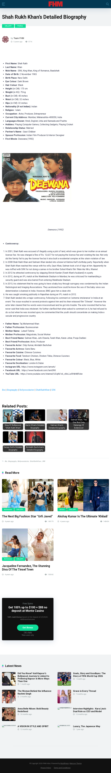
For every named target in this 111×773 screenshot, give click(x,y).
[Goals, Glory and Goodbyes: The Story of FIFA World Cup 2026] (64, 685)
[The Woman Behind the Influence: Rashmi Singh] (9, 702)
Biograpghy (12, 390)
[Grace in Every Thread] (64, 702)
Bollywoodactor (26, 390)
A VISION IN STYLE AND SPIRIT (33, 726)
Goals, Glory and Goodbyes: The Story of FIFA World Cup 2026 (89, 674)
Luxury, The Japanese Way (86, 726)
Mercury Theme (76, 763)
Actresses (8, 509)
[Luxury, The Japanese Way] (65, 725)
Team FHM (19, 38)
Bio (3, 390)
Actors (62, 509)
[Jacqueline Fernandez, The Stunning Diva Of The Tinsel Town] (27, 545)
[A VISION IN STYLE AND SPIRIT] (10, 725)
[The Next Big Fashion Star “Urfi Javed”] (27, 495)
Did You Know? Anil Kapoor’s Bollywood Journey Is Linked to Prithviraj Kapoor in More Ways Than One (33, 677)
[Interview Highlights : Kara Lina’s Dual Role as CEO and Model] (65, 707)
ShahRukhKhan (43, 390)
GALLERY (8, 26)
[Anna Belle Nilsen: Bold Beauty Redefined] (9, 720)
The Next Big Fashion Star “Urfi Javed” (27, 516)
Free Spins (28, 603)
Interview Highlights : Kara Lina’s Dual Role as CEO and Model (89, 710)
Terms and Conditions (62, 768)
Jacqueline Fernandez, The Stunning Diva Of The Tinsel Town (26, 567)
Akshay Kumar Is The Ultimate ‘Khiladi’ (83, 516)
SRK (53, 390)
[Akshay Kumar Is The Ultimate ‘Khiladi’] (83, 495)
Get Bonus (27, 627)
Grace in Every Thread (84, 691)
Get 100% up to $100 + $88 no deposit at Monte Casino (27, 609)
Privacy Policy (46, 768)
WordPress (64, 763)
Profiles (20, 26)
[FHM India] (55, 4)
